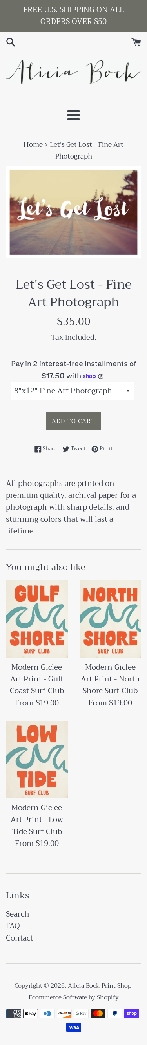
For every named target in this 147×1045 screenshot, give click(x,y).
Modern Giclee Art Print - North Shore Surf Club (110, 679)
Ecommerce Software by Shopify (74, 997)
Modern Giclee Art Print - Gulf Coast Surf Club (37, 679)
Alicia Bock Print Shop (99, 986)
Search (17, 914)
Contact (19, 938)
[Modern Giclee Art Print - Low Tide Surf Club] (37, 759)
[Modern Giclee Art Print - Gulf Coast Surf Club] (37, 619)
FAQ (13, 925)
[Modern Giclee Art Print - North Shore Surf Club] (111, 619)
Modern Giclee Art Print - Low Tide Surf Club (37, 819)
